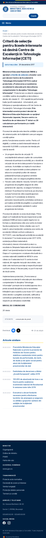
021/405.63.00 (20, 514)
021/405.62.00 (8, 514)
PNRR (5, 457)
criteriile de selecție (19, 75)
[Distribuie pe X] (18, 330)
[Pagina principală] (5, 9)
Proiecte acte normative (12, 479)
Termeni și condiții (10, 494)
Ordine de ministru (10, 453)
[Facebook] (4, 522)
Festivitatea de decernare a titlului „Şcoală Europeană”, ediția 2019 (27, 372)
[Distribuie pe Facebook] (13, 330)
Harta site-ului (8, 460)
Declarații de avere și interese (14, 483)
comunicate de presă (23, 319)
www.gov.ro (8, 469)
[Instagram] (9, 522)
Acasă (5, 31)
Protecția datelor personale (13, 490)
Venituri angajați (9, 486)
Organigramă (8, 450)
